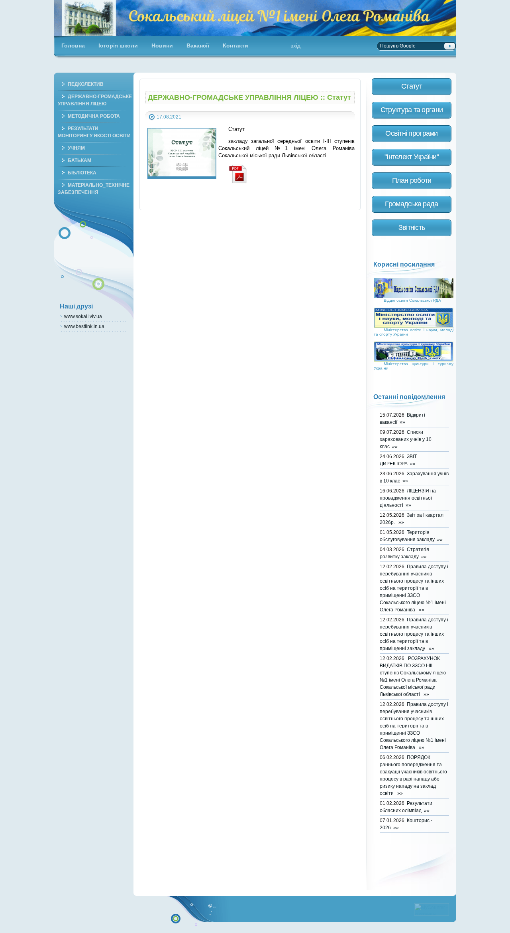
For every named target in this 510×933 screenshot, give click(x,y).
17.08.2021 (169, 116)
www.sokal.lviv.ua (83, 316)
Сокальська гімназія (264, 18)
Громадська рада (411, 204)
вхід (281, 45)
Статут (411, 86)
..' (210, 912)
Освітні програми (411, 133)
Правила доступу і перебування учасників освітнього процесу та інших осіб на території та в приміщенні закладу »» (414, 634)
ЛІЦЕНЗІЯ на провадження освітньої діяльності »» (408, 498)
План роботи (412, 180)
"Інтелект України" (411, 157)
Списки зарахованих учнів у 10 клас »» (406, 439)
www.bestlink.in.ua (84, 326)
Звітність (411, 227)
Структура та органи (412, 110)
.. (214, 905)
